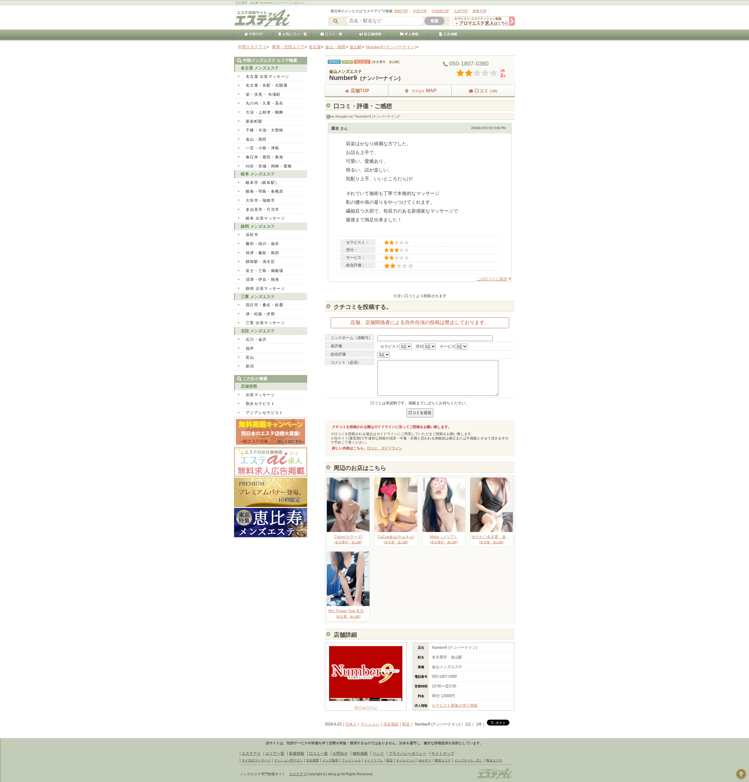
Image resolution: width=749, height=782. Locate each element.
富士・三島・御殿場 (265, 270)
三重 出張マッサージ (265, 323)
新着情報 (296, 753)
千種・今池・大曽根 (265, 130)
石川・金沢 (256, 339)
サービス (447, 346)
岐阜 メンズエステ (258, 174)
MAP (424, 90)
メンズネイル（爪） (468, 760)
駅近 (406, 724)
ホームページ (365, 707)
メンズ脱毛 (330, 760)
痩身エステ (443, 760)
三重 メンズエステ (258, 296)
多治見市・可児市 (262, 209)
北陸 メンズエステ (258, 330)
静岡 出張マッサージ (265, 288)
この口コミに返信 (492, 279)
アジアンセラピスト (265, 412)
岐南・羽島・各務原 (265, 191)
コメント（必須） (346, 362)
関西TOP (401, 11)
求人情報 (410, 34)
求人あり (362, 62)
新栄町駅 (254, 121)
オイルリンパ (405, 760)
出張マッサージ (260, 395)
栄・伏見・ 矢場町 (263, 94)
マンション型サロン (288, 760)
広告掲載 (449, 34)
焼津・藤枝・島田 (262, 253)
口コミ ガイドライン (384, 448)
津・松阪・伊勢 (260, 314)
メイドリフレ (373, 760)
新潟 (250, 366)
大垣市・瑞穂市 (260, 200)
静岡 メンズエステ (258, 226)
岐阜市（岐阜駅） (262, 182)
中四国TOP (440, 11)
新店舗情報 (372, 34)
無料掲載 (360, 753)
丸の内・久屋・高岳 (265, 103)
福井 (250, 348)
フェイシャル (351, 760)
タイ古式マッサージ (256, 760)
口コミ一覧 (333, 34)
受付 (419, 346)
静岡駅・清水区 (260, 261)
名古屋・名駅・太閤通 (267, 85)
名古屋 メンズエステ (260, 68)
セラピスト (389, 346)
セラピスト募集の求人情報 (454, 705)
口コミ (486, 90)
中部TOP (420, 11)
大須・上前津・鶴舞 (265, 112)
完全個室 (390, 724)
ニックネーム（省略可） (351, 338)
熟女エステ (494, 760)
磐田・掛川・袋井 (262, 244)
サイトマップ (442, 753)
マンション (369, 724)
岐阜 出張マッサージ (265, 218)
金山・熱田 (256, 139)
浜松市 (252, 234)
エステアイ (251, 753)
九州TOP (461, 11)
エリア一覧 (274, 753)
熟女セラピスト (260, 403)
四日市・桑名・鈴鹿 (265, 305)
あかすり (425, 760)
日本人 (351, 724)
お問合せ (340, 753)
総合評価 (338, 354)
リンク (378, 753)
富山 (250, 357)
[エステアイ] (494, 778)
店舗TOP (360, 90)
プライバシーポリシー (408, 753)
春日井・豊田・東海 (265, 157)
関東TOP (480, 11)
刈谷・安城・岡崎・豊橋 (269, 166)
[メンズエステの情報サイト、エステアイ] (262, 26)
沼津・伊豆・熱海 (262, 279)
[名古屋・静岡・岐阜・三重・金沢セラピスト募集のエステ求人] (483, 24)
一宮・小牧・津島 (262, 148)
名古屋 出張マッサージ (267, 76)
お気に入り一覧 (294, 34)
